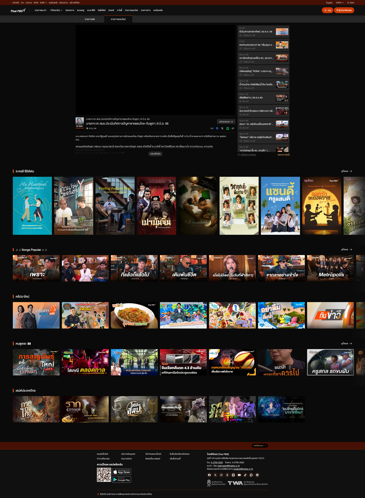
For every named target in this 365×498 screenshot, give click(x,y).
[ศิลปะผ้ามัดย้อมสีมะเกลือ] (183, 315)
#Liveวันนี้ (156, 146)
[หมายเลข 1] (232, 315)
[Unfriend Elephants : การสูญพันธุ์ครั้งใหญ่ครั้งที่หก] (36, 362)
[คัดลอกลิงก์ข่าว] (232, 128)
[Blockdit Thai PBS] (251, 475)
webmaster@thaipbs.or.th (229, 465)
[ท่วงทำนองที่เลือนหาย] (115, 206)
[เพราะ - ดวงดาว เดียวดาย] (36, 268)
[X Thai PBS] (215, 475)
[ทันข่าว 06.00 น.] (330, 315)
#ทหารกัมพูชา (130, 146)
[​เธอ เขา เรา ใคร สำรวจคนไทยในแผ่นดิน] (281, 409)
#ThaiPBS (208, 146)
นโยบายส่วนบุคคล (128, 453)
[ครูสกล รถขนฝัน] (330, 362)
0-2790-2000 (217, 462)
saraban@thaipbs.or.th (243, 468)
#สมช (139, 146)
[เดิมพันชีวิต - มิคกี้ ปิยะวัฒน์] (183, 268)
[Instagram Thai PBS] (221, 475)
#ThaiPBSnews (196, 146)
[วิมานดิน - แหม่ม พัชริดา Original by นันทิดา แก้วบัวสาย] (85, 268)
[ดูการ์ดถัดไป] (359, 205)
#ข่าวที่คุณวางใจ (182, 146)
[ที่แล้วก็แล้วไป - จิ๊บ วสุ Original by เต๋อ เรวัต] (134, 268)
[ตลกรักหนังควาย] (321, 206)
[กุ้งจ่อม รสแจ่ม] (134, 315)
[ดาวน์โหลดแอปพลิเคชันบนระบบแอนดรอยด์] (121, 479)
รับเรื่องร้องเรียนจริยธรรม (179, 453)
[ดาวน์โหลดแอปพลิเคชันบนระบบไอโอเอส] (121, 472)
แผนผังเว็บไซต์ (102, 453)
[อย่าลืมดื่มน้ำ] (281, 315)
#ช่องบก (98, 146)
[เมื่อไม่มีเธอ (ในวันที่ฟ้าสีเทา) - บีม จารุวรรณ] (232, 268)
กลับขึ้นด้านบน (258, 445)
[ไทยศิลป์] (134, 409)
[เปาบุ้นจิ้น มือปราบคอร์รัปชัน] (156, 206)
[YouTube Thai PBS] (239, 475)
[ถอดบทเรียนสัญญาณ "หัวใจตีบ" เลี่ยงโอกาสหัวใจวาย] (232, 362)
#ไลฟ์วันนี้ (147, 146)
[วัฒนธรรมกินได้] (183, 409)
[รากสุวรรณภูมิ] (85, 409)
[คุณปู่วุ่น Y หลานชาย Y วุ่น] (73, 206)
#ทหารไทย (119, 146)
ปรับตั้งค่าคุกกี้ (175, 458)
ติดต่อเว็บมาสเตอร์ (152, 458)
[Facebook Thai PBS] (209, 475)
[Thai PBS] (18, 10)
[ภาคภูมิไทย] (36, 409)
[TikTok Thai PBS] (245, 475)
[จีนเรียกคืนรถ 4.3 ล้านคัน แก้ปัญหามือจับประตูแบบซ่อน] (183, 362)
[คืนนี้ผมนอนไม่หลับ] (197, 206)
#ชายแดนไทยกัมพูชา (85, 146)
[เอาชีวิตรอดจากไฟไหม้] (85, 315)
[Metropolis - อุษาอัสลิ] (330, 268)
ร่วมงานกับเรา (126, 458)
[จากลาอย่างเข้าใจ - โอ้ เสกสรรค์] (281, 268)
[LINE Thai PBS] (233, 475)
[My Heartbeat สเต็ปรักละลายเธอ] (32, 206)
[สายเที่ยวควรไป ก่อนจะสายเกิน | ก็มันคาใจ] (281, 362)
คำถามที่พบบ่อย (103, 458)
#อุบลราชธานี (108, 146)
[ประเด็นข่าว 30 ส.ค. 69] (36, 315)
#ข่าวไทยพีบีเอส (168, 146)
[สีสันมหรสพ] (232, 409)
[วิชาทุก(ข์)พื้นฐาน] (239, 206)
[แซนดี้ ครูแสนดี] (280, 206)
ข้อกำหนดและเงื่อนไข (153, 453)
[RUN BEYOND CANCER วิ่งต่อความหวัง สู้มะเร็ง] (134, 362)
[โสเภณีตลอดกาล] (85, 362)
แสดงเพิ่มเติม (155, 153)
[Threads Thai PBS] (227, 475)
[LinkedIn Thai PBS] (257, 475)
